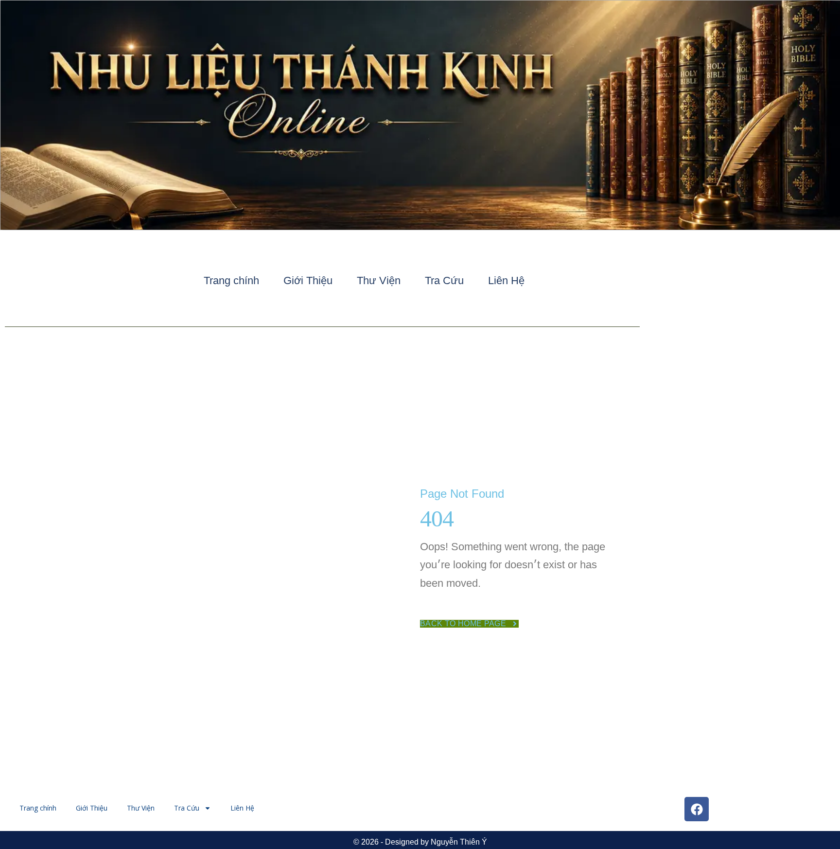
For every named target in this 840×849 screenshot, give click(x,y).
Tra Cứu (444, 280)
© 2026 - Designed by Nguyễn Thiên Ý (420, 842)
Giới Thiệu (307, 280)
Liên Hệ (506, 280)
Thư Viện (379, 280)
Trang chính (231, 280)
